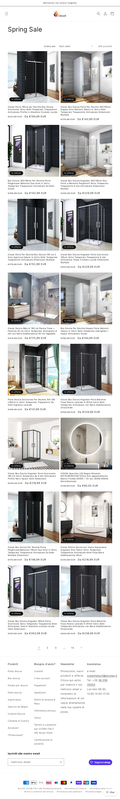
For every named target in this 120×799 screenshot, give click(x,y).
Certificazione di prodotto (43, 741)
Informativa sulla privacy (101, 788)
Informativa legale (93, 792)
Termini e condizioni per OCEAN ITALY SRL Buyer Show (45, 728)
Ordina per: (50, 46)
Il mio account (42, 678)
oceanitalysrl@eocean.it (102, 675)
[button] (6, 13)
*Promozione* (15, 735)
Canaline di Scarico (18, 720)
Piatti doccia (15, 692)
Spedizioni (40, 692)
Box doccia (14, 678)
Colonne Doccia (16, 713)
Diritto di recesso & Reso (44, 701)
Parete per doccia (18, 685)
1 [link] (39, 647)
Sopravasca (14, 699)
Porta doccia (15, 671)
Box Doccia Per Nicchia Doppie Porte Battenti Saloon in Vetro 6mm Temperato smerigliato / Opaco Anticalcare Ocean (85, 331)
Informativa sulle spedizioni (69, 792)
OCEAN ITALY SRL (34, 788)
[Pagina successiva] (81, 647)
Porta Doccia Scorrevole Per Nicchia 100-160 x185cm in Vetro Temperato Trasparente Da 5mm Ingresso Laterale (31, 402)
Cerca (37, 717)
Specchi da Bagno (18, 706)
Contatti (38, 671)
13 (72, 647)
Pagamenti (40, 685)
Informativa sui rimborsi (76, 788)
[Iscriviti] (60, 762)
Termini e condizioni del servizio (39, 792)
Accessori (13, 728)
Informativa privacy (45, 710)
